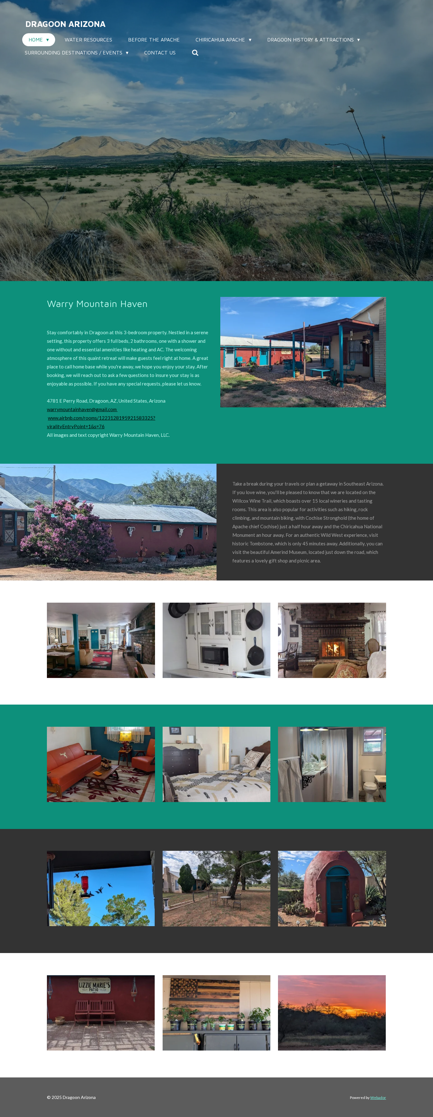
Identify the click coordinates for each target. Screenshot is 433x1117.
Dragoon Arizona (65, 23)
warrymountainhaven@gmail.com (82, 409)
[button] (130, 401)
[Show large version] (101, 640)
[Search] (195, 52)
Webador (378, 1097)
